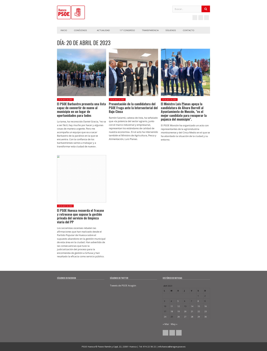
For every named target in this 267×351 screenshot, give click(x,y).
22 (199, 311)
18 (172, 311)
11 (172, 306)
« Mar (166, 324)
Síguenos (170, 30)
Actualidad (103, 30)
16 (205, 306)
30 (205, 316)
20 (185, 311)
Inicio (63, 30)
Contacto (188, 30)
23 (205, 311)
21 (192, 311)
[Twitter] (200, 17)
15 (199, 306)
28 (192, 316)
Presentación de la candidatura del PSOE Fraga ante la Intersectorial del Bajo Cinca (133, 107)
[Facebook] (194, 17)
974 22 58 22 (149, 346)
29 (199, 316)
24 (165, 316)
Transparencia (150, 30)
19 (178, 311)
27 (185, 316)
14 (192, 306)
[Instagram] (206, 17)
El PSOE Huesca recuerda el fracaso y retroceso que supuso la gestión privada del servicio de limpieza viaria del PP (80, 216)
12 (178, 306)
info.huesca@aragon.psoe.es (172, 346)
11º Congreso (127, 30)
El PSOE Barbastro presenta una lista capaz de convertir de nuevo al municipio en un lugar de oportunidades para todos (81, 109)
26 (178, 316)
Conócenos (80, 30)
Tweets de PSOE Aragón (123, 285)
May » (174, 324)
